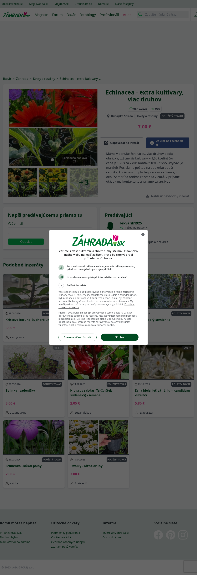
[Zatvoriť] (143, 234)
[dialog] (98, 287)
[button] (98, 285)
